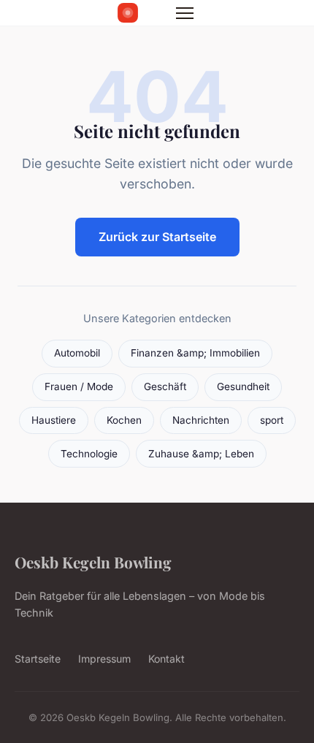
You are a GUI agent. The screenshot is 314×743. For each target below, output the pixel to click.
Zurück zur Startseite (157, 236)
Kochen (124, 420)
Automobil (77, 353)
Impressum (104, 658)
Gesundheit (243, 386)
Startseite (38, 658)
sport (271, 420)
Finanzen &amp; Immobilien (195, 353)
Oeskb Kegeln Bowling (93, 562)
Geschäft (165, 386)
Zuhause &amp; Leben (201, 454)
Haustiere (53, 420)
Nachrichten (200, 420)
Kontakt (166, 658)
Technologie (89, 454)
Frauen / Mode (79, 386)
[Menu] (184, 13)
